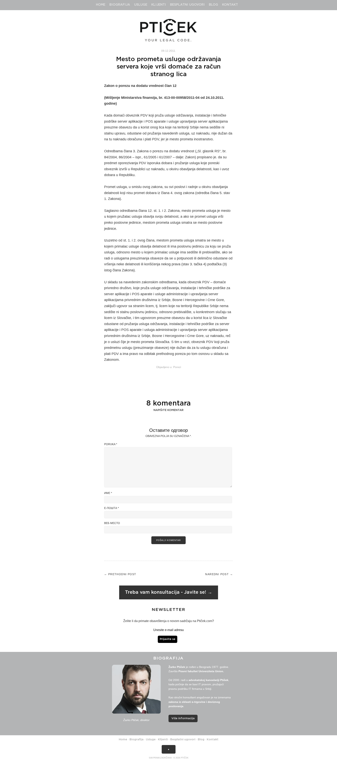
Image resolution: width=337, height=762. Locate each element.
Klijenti (158, 4)
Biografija (119, 4)
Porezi (177, 367)
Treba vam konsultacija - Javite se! (165, 592)
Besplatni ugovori (187, 4)
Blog (213, 4)
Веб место (112, 523)
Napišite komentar (168, 410)
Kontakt (230, 4)
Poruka (110, 444)
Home (100, 4)
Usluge (140, 4)
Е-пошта (111, 508)
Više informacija (183, 718)
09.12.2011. (168, 50)
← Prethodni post (120, 574)
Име (108, 493)
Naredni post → (219, 574)
